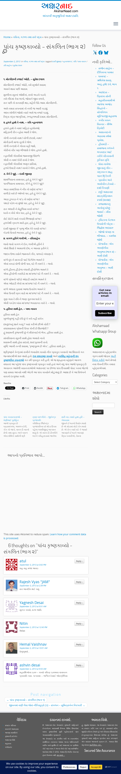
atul (23, 560)
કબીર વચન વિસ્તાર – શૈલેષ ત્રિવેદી (104, 124)
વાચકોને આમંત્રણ (12, 729)
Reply (79, 561)
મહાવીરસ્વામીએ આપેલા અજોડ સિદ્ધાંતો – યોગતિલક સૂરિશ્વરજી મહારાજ (107, 108)
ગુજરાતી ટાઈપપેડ (11, 736)
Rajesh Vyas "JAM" (35, 581)
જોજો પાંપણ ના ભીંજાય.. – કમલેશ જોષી (106, 235)
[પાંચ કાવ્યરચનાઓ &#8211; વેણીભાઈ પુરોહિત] (17, 426)
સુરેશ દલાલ (17, 65)
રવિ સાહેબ (7, 65)
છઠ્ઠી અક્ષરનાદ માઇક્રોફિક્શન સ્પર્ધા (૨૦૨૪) (105, 196)
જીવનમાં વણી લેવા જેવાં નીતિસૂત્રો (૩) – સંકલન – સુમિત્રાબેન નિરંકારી (47, 705)
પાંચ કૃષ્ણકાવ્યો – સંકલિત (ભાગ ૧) (26, 700)
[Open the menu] (115, 24)
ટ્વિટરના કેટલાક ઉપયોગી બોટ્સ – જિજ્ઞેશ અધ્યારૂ (106, 224)
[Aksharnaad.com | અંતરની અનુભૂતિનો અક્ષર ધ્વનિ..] (60, 7)
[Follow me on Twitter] (5, 24)
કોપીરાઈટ (8, 747)
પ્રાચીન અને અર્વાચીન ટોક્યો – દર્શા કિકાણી (106, 184)
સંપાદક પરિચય (10, 725)
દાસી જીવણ (56, 61)
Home (7, 37)
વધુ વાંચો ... (61, 755)
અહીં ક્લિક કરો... (95, 745)
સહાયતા (8, 743)
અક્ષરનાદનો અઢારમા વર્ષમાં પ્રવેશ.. (104, 136)
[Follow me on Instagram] (9, 24)
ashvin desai (30, 665)
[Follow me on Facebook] (7, 24)
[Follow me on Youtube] (11, 24)
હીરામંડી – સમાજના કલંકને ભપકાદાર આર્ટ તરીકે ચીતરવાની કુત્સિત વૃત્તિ (105, 152)
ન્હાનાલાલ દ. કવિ (69, 61)
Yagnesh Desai (32, 602)
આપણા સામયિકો (11, 732)
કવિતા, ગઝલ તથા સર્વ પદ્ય (27, 37)
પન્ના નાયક (82, 61)
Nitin (24, 623)
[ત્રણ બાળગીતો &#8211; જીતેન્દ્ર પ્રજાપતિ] (46, 426)
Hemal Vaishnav (33, 644)
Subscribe (105, 313)
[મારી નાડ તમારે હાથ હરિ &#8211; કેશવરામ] (75, 426)
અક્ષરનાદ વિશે (10, 740)
